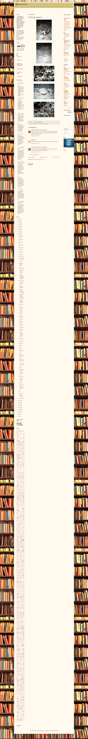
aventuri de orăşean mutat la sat (20, 457)
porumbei (21, 642)
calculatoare (18, 467)
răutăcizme (22, 658)
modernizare (19, 602)
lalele (18, 583)
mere (22, 598)
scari (19, 675)
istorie (19, 574)
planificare (18, 637)
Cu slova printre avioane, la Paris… (67, 35)
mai (20, 252)
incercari (23, 568)
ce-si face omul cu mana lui (20, 482)
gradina (18, 549)
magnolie (18, 593)
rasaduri (18, 655)
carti (20, 476)
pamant (18, 622)
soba (22, 686)
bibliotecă (18, 461)
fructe (18, 541)
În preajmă (21, 312)
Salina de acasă (20, 68)
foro (17, 538)
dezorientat (20, 513)
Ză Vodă (20, 314)
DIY (23, 517)
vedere (18, 711)
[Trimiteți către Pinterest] (41, 122)
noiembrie (21, 239)
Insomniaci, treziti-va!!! (66, 53)
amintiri (23, 437)
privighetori (18, 651)
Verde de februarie (21, 310)
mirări (22, 601)
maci (22, 592)
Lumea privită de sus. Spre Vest (21, 360)
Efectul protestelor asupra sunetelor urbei (21, 334)
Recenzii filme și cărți (67, 19)
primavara (19, 649)
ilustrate (21, 566)
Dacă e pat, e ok (21, 305)
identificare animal (20, 564)
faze (22, 529)
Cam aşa (20, 345)
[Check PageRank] (30, 164)
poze (44, 123)
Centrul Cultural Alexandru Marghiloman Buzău (21, 276)
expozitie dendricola (20, 527)
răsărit (18, 658)
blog (22, 461)
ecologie (20, 520)
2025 (19, 220)
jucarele (18, 578)
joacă (22, 577)
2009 (19, 412)
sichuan (18, 683)
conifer (18, 492)
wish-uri (21, 718)
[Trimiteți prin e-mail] (36, 122)
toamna (22, 697)
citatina (21, 487)
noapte (40, 123)
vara (19, 709)
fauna (17, 529)
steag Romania (19, 689)
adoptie (21, 432)
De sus (20, 375)
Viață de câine (21, 384)
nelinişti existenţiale (20, 607)
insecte (18, 571)
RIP (22, 669)
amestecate (18, 437)
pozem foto (21, 646)
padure (21, 621)
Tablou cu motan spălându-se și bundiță (21, 291)
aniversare (18, 443)
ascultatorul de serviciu (20, 450)
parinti (18, 624)
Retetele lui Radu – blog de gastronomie (20, 64)
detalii (23, 512)
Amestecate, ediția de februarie (21, 301)
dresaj (19, 519)
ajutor (21, 435)
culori (22, 501)
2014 (19, 404)
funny (22, 543)
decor (18, 512)
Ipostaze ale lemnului (21, 287)
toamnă (21, 698)
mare (21, 596)
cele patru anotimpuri (66, 77)
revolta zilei (19, 668)
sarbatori (19, 674)
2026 (19, 219)
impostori (18, 568)
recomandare (19, 663)
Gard (20, 389)
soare (19, 686)
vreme (17, 718)
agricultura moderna (20, 434)
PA (17, 621)
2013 (19, 405)
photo (42, 123)
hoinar (18, 559)
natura (22, 606)
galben (22, 545)
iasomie (21, 563)
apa (22, 443)
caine (21, 464)
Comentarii (67, 133)
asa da (18, 449)
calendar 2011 (20, 468)
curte (23, 503)
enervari (22, 522)
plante (23, 637)
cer (23, 484)
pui (22, 651)
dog (23, 518)
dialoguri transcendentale (20, 514)
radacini (18, 652)
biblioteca (18, 459)
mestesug (21, 600)
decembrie (21, 236)
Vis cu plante (19, 76)
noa (22, 611)
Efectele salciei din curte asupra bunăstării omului (21, 162)
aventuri (20, 454)
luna (21, 591)
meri (17, 600)
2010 (19, 411)
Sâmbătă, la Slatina (21, 317)
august (20, 247)
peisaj (21, 626)
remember (22, 664)
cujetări (18, 501)
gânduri (23, 546)
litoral (21, 589)
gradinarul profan (20, 550)
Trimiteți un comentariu (34, 154)
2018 (19, 233)
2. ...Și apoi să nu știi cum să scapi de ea (21, 148)
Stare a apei (21, 340)
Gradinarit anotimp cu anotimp (37, 130)
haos (22, 556)
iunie (20, 251)
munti (22, 605)
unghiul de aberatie (20, 705)
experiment (18, 525)
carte (19, 473)
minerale (18, 601)
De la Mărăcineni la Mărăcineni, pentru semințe (21, 269)
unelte (22, 703)
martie (20, 256)
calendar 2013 (19, 471)
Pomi (20, 347)
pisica (23, 631)
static (19, 688)
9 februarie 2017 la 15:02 (35, 151)
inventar (18, 573)
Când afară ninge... (21, 330)
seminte (21, 681)
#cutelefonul (19, 430)
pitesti (18, 634)
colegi (22, 490)
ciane (21, 485)
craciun (21, 499)
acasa (17, 431)
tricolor (21, 701)
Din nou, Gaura (66, 79)
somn (17, 687)
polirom (23, 638)
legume (18, 586)
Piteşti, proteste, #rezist (21, 322)
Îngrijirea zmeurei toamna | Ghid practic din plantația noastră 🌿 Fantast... (67, 96)
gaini (17, 545)
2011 (19, 409)
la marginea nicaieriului (20, 581)
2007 (19, 416)
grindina (23, 552)
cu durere (21, 500)
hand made (66, 83)
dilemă (19, 515)
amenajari (18, 436)
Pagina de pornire (44, 157)
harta (17, 557)
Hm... (20, 391)
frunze (19, 543)
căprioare (18, 480)
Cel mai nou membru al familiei (67, 85)
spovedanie (22, 687)
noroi (17, 615)
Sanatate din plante (19, 72)
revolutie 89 (19, 669)
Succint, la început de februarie (21, 387)
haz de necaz (21, 557)
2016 (19, 400)
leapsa (22, 584)
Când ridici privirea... (21, 307)
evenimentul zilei (20, 524)
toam (17, 697)
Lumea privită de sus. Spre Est (21, 364)
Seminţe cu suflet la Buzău (21, 264)
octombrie (21, 242)
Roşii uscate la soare (20, 134)
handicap (21, 555)
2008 (19, 414)
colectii (18, 490)
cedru (20, 483)
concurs (22, 491)
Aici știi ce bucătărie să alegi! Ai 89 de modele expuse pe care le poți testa (67, 45)
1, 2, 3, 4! (21, 261)
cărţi (22, 480)
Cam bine (20, 367)
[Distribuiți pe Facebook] (40, 122)
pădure (21, 625)
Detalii (20, 353)
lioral (19, 588)
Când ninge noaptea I (21, 372)
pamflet (22, 622)
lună (23, 591)
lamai (22, 583)
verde (23, 711)
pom (18, 639)
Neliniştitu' (66, 33)
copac (21, 492)
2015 (19, 402)
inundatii (21, 571)
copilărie (22, 494)
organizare (21, 620)
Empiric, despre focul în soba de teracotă (21, 202)
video (23, 714)
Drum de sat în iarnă (21, 351)
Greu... (19, 176)
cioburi (18, 486)
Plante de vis (19, 60)
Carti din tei (19, 56)
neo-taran (20, 608)
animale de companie (20, 441)
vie (20, 715)
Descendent (21, 393)
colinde (18, 491)
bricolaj (18, 463)
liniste (23, 587)
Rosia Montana (19, 671)
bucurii (23, 463)
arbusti (19, 445)
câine (17, 481)
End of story (66, 60)
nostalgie (21, 615)
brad (17, 462)
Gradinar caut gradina (67, 69)
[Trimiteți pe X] (38, 122)
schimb (22, 675)
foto (36, 123)
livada (18, 591)
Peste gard (21, 343)
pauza (17, 625)
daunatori (18, 506)
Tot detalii (21, 348)
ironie (23, 573)
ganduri (18, 546)
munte (19, 605)
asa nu (22, 449)
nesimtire (18, 610)
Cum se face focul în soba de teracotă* (21, 99)
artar (21, 448)
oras (17, 620)
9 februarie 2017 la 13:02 (35, 135)
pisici (20, 633)
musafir (18, 606)
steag (22, 688)
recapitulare (20, 659)
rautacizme (20, 656)
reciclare (18, 660)
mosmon (19, 603)
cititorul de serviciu (20, 489)
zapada (47, 123)
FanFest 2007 (20, 528)
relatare (18, 664)
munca (23, 603)
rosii (23, 671)
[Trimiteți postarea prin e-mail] (34, 121)
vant (23, 707)
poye (17, 643)
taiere (22, 692)
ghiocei (22, 547)
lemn (23, 586)
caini (17, 466)
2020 (19, 229)
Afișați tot (70, 107)
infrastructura (21, 569)
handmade (18, 556)
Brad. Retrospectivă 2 (20, 124)
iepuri (18, 566)
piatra (18, 629)
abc (22, 430)
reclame (22, 660)
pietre (22, 629)
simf (32, 139)
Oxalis (65, 104)
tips (22, 696)
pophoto (22, 641)
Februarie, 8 (21, 376)
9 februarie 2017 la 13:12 (35, 143)
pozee (17, 646)
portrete (18, 642)
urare (19, 706)
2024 (19, 222)
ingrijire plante (21, 570)
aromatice (21, 446)
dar (22, 505)
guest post (20, 554)
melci (18, 598)
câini (21, 481)
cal (22, 466)
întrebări (18, 577)
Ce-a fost (20, 382)
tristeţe (18, 702)
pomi (21, 639)
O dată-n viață (21, 259)
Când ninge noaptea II (21, 370)
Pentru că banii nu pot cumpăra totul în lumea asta (21, 296)
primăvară (18, 650)
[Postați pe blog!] (37, 122)
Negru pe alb (21, 341)
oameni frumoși (19, 616)
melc (23, 597)
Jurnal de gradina (66, 103)
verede (20, 712)
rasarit (23, 655)
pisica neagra (21, 632)
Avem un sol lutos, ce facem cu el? (21, 83)
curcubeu (18, 503)
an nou (20, 439)
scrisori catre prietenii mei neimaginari (20, 678)
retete (20, 665)
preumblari (18, 647)
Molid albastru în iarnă (21, 355)
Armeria (65, 59)
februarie (33, 123)
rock (22, 670)
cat (21, 478)
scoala (17, 677)
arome (17, 448)
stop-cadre (18, 691)
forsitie (21, 538)
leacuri (18, 584)
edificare (18, 522)
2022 (19, 226)
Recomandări (21, 327)
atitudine (20, 451)
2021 (19, 227)
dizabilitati (20, 518)
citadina (23, 486)
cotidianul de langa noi (20, 496)
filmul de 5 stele (20, 533)
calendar (23, 467)
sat (23, 674)
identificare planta (20, 565)
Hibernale (20, 358)
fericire (18, 532)
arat (23, 444)
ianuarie (20, 398)
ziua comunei (20, 720)
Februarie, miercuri (21, 395)
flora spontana (20, 535)
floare (17, 534)
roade (18, 670)
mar (18, 596)
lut (18, 592)
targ (17, 693)
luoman (49, 730)
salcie (23, 673)
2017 (19, 234)
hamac (18, 555)
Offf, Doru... (20, 189)
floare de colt (22, 534)
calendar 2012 (19, 469)
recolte (18, 661)
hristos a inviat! (66, 54)
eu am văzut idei (20, 523)
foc (22, 537)
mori (23, 602)
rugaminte (19, 673)
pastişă (22, 624)
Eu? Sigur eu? (21, 338)
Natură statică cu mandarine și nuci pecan (21, 282)
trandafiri (22, 700)
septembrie (21, 244)
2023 (19, 224)
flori (17, 537)
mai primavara (22, 594)
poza (21, 643)
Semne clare (21, 319)
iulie (20, 249)
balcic (22, 458)
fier (21, 532)
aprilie (20, 254)
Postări (66, 131)
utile (23, 706)
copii (17, 494)
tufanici (21, 702)
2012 (19, 407)
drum (23, 519)
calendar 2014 (19, 472)
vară (21, 710)
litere (17, 589)
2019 (19, 231)
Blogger (56, 730)
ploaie (19, 638)
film (23, 532)
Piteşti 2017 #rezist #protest (21, 379)
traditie (18, 700)
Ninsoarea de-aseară (21, 325)
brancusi (22, 462)
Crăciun (18, 500)
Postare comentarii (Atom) (38, 159)
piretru (18, 630)
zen (23, 719)
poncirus (18, 641)
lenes (19, 587)
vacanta (19, 707)
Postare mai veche (56, 157)
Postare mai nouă (32, 157)
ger (18, 547)
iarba (19, 561)
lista (22, 588)
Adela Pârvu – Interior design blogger (67, 41)
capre (23, 472)
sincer (23, 684)
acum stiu (22, 431)
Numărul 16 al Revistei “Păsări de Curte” (67, 71)
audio (17, 453)
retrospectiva (19, 666)
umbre (18, 703)
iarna (38, 123)
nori (20, 614)
